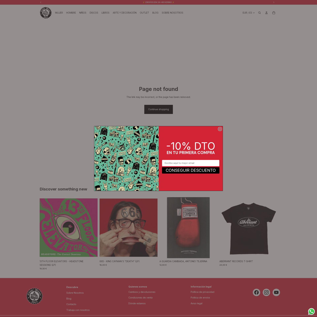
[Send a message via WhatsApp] (311, 311)
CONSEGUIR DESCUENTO (191, 170)
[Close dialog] (220, 129)
